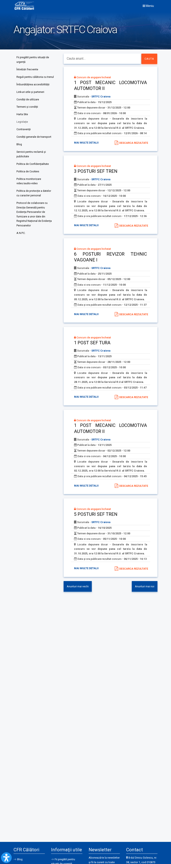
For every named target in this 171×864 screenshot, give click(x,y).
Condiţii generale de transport (33, 136)
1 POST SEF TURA (92, 342)
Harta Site (22, 114)
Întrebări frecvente (27, 69)
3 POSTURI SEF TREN (95, 171)
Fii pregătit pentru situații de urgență (32, 59)
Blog (19, 144)
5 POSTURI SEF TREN (95, 514)
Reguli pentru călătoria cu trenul (35, 76)
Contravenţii (23, 129)
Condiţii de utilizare (27, 99)
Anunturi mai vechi (78, 586)
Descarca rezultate (133, 142)
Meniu (149, 6)
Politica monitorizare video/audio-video (28, 181)
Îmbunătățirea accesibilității (32, 84)
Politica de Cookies (27, 171)
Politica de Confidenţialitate (32, 163)
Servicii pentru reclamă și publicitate (31, 154)
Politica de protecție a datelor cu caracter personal (33, 193)
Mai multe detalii (86, 142)
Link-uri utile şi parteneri (30, 91)
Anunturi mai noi (144, 586)
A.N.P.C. (20, 233)
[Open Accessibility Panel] (6, 857)
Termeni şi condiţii (27, 106)
